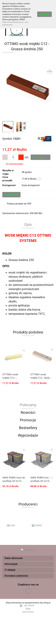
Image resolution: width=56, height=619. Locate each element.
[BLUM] (15, 525)
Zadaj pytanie (11, 194)
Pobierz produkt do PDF (19, 203)
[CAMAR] (41, 525)
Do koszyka (38, 157)
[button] (28, 558)
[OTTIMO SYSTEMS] (44, 138)
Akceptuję (44, 14)
